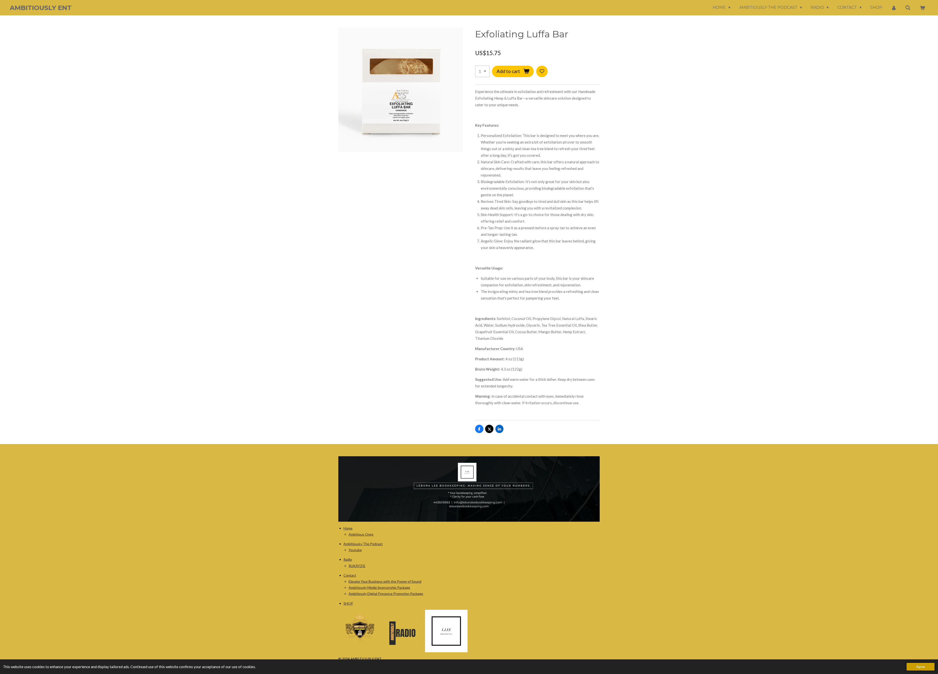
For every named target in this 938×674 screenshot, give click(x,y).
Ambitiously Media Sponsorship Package (379, 587)
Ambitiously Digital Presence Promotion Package (386, 593)
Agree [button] (920, 667)
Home (347, 528)
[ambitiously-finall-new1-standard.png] (359, 631)
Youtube (355, 550)
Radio (347, 559)
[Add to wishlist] (542, 71)
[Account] (894, 7)
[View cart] (922, 7)
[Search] (908, 7)
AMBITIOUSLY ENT (41, 8)
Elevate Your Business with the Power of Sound (385, 581)
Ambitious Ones (361, 534)
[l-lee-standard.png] (446, 631)
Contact (349, 575)
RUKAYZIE (357, 566)
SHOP (348, 603)
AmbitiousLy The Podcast (363, 544)
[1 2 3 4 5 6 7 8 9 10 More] (482, 71)
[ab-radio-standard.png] (403, 631)
